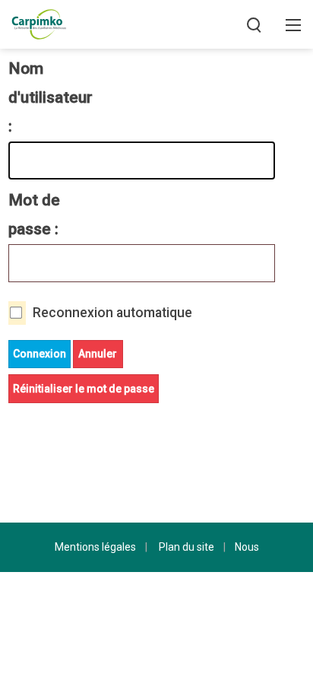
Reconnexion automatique (112, 312)
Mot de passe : (34, 214)
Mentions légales (95, 547)
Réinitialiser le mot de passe (83, 389)
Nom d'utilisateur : (43, 97)
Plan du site (186, 547)
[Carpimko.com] (38, 23)
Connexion (39, 354)
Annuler (97, 354)
